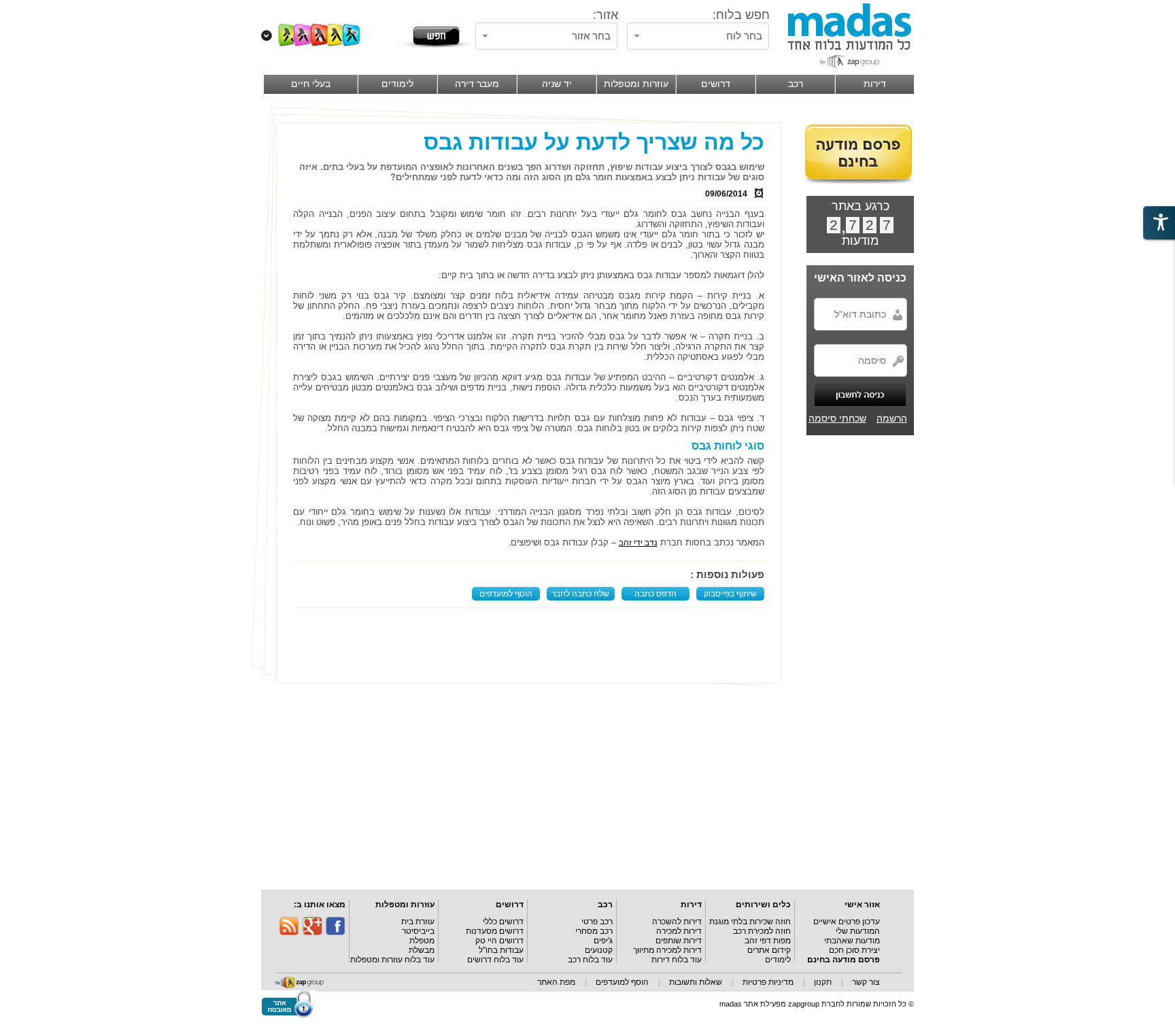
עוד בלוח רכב (590, 959)
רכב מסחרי (594, 931)
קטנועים (599, 950)
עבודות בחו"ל (501, 950)
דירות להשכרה (677, 921)
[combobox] (698, 36)
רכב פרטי (597, 921)
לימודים (778, 959)
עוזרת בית (418, 921)
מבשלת (422, 950)
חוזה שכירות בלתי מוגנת (750, 921)
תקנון (823, 982)
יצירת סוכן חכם (854, 950)
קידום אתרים (769, 950)
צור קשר (866, 982)
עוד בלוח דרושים (495, 959)
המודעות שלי (858, 931)
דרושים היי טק (499, 940)
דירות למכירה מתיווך (667, 950)
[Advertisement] (531, 645)
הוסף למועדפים (505, 593)
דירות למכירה (679, 931)
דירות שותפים (678, 940)
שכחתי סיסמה (837, 418)
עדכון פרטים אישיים (846, 921)
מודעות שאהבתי (852, 940)
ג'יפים (603, 940)
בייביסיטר (418, 931)
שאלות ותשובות (695, 982)
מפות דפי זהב (768, 940)
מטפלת (422, 940)
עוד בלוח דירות (676, 959)
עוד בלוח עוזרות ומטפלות (392, 959)
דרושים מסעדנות (495, 931)
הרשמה (891, 418)
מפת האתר (556, 982)
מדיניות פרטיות (768, 982)
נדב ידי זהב (638, 542)
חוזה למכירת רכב (762, 931)
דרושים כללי (503, 921)
